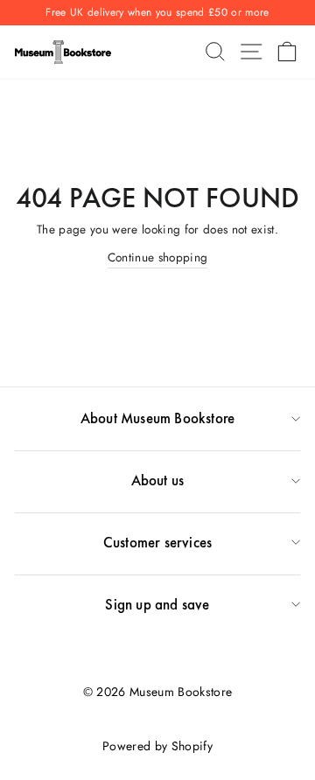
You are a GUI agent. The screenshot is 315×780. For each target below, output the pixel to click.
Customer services (157, 542)
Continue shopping (158, 257)
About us (158, 480)
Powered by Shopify (157, 746)
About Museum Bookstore (157, 418)
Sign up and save (157, 604)
